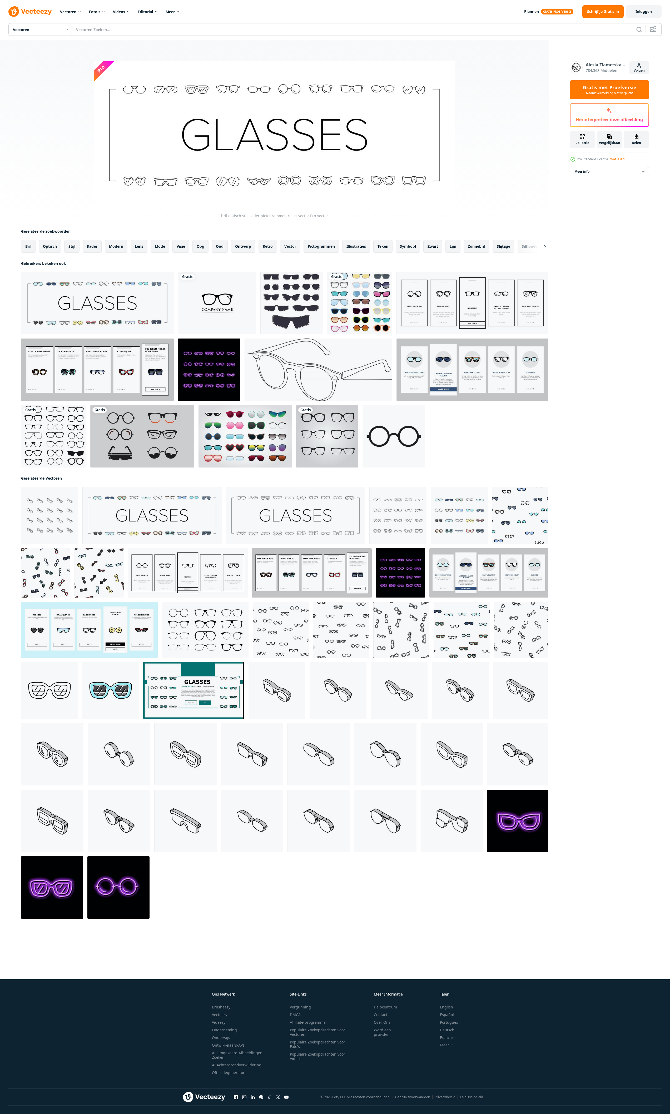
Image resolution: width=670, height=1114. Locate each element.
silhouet (529, 246)
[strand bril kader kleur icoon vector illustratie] (110, 690)
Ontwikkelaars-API (228, 1045)
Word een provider (382, 1032)
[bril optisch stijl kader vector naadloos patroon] (520, 515)
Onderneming (224, 1029)
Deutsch (447, 1029)
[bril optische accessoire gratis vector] (142, 436)
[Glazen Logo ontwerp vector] (217, 303)
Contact (380, 1014)
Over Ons (382, 1022)
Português (449, 1022)
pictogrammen (321, 246)
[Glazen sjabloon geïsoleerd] (291, 303)
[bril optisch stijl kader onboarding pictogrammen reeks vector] (472, 303)
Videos (119, 11)
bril (28, 246)
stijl (71, 246)
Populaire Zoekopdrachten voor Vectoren (317, 1032)
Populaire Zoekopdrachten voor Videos (317, 1056)
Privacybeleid (445, 1097)
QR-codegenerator (228, 1072)
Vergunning (300, 1006)
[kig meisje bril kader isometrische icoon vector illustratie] (452, 754)
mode (160, 246)
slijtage (503, 246)
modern (116, 246)
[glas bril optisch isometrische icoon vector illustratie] (517, 754)
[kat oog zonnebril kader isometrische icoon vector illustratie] (399, 690)
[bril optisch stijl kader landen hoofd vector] (193, 690)
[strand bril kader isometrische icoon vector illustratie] (185, 754)
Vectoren (68, 11)
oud (220, 246)
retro (268, 246)
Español (447, 1014)
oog (200, 246)
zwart (433, 246)
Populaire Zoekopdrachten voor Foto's (317, 1044)
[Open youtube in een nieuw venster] (286, 1097)
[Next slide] (540, 246)
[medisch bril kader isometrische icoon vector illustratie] (185, 821)
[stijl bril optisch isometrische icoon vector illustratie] (119, 821)
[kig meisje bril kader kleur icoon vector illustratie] (517, 821)
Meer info (581, 171)
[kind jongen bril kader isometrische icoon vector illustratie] (452, 821)
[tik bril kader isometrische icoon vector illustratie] (52, 821)
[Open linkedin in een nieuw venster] (253, 1097)
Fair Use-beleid (471, 1097)
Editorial (145, 11)
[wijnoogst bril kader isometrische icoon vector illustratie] (385, 754)
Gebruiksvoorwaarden (412, 1097)
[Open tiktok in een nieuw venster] (269, 1097)
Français (447, 1037)
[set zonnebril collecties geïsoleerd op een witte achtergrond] (245, 436)
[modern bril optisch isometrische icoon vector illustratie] (318, 821)
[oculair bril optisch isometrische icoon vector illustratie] (252, 821)
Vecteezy (219, 1014)
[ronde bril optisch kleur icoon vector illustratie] (118, 887)
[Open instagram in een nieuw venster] (244, 1097)
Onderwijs (221, 1037)
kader (92, 246)
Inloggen (644, 11)
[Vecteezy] (30, 11)
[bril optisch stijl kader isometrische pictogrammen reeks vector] (49, 515)
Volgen (639, 70)
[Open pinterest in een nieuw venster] (261, 1097)
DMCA (295, 1014)
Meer (170, 11)
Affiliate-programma (308, 1022)
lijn (453, 246)
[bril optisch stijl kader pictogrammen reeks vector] (97, 303)
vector (290, 246)
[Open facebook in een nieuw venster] (236, 1097)
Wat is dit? (617, 159)
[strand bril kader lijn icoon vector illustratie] (49, 690)
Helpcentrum (385, 1006)
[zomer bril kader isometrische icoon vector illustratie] (338, 690)
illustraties (356, 246)
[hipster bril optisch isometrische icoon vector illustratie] (460, 690)
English (446, 1006)
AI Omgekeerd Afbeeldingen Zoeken (237, 1055)
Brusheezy (221, 1006)
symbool (408, 246)
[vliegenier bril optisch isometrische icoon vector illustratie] (385, 821)
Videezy (218, 1022)
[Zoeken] (639, 29)
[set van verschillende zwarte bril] (327, 436)
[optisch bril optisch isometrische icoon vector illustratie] (252, 754)
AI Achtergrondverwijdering (236, 1064)
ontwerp (243, 246)
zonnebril (476, 246)
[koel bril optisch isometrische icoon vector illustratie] (318, 754)
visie (181, 246)
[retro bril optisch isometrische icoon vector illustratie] (520, 690)
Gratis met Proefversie (609, 89)
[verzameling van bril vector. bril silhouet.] (205, 630)
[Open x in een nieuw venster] (278, 1097)
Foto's (94, 11)
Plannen (531, 11)
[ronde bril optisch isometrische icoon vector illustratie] (119, 754)
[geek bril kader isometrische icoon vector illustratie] (52, 754)
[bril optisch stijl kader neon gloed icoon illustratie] (209, 370)
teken (383, 246)
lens (139, 246)
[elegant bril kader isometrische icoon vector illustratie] (277, 690)
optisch (50, 246)
